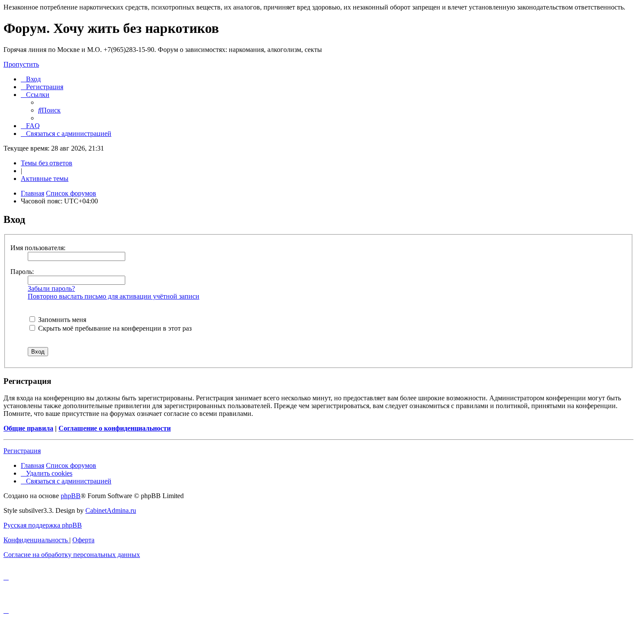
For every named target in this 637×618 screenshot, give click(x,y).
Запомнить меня (61, 319)
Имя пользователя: (37, 247)
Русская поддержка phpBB (42, 525)
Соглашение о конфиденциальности (114, 428)
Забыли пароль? (51, 288)
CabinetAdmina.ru (110, 510)
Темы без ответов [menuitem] (46, 163)
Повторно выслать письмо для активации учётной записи (113, 296)
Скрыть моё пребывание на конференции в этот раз (114, 328)
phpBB (71, 495)
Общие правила (28, 428)
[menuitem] (31, 79)
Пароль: (22, 271)
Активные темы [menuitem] (44, 178)
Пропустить (21, 64)
